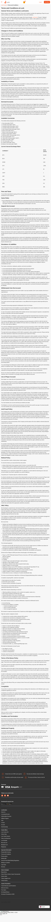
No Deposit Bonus (5, 892)
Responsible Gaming (6, 852)
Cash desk (3, 864)
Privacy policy (4, 856)
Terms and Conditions (6, 854)
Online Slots (4, 834)
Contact (3, 822)
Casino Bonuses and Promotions (8, 885)
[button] (24, 2)
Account (3, 824)
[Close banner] (0, 911)
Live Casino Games (5, 836)
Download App (4, 826)
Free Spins (3, 889)
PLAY (1, 914)
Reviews (3, 866)
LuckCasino (35, 17)
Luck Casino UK (4, 832)
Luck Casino (4, 5)
